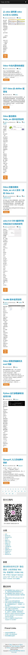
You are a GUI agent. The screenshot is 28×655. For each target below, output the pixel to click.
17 (3, 493)
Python (16, 399)
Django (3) (7, 535)
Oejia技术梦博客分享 (10, 632)
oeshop (5, 577)
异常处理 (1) (8, 551)
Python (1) (7, 543)
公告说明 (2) (8, 546)
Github (21, 644)
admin (6, 18)
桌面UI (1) (7, 552)
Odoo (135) (8, 542)
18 (6, 493)
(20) (6, 534)
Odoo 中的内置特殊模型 (13, 65)
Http (5, 572)
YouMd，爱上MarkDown (11, 634)
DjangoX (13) (8, 537)
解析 (21, 577)
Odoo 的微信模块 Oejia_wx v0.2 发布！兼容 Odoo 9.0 (13, 190)
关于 (15, 652)
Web (19, 569)
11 (8, 491)
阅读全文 (5, 56)
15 (21, 491)
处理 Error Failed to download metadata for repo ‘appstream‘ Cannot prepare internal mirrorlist (15, 615)
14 (18, 491)
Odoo (19, 18)
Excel (14, 578)
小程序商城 (12, 569)
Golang (8, 647)
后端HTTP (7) (8, 549)
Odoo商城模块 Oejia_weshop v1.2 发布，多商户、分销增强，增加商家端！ (14, 611)
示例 (16, 577)
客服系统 (10, 572)
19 (9, 493)
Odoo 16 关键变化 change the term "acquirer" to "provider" (13, 618)
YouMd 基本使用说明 (12, 299)
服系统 (18, 578)
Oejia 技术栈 (5, 2)
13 (15, 491)
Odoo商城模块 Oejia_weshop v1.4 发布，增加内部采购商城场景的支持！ (14, 590)
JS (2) (6, 538)
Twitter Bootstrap (15, 646)
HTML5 (8, 575)
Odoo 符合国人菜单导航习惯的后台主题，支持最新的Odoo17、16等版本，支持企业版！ (14, 604)
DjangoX (20, 465)
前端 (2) (7, 548)
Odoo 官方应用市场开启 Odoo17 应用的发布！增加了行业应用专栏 (15, 607)
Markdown (5, 304)
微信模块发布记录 (11, 566)
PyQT (9, 577)
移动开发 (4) (8, 554)
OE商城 (17, 572)
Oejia (10, 644)
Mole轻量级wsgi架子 (10, 635)
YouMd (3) (7, 545)
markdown (10, 578)
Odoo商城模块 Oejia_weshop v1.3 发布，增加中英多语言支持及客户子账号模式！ (15, 594)
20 (12, 493)
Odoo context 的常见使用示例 (12, 601)
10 (5, 491)
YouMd (20, 302)
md (19, 577)
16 (24, 491)
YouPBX (13, 577)
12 (12, 491)
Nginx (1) (7, 540)
